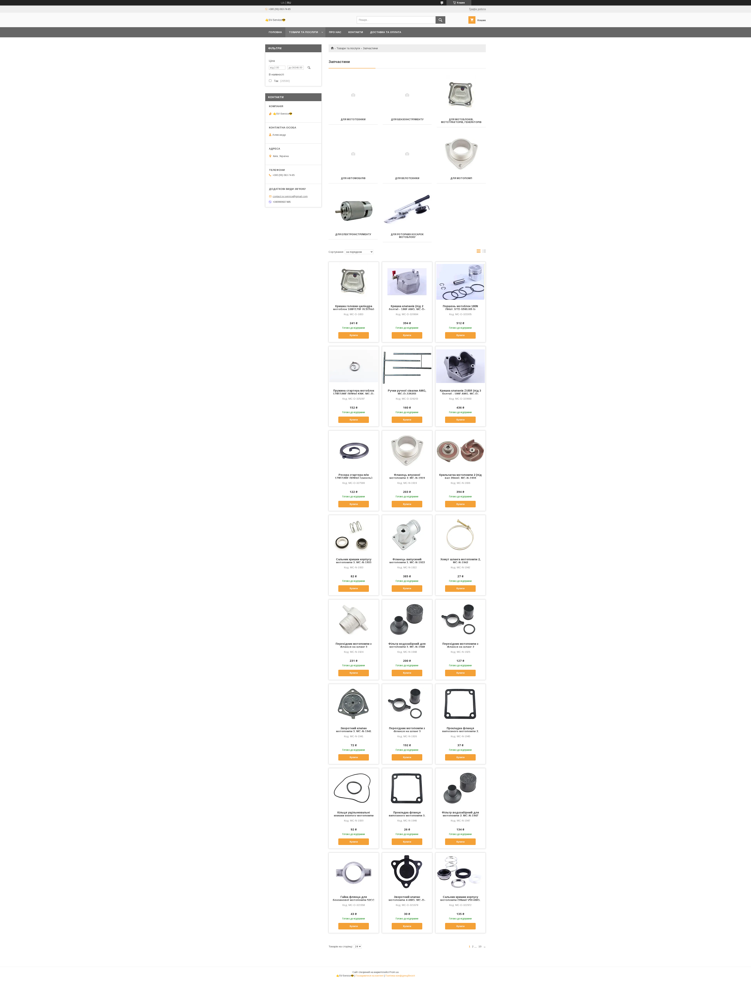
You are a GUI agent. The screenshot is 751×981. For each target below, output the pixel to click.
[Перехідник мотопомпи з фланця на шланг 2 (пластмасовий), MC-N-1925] (460, 619)
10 (480, 946)
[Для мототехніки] (353, 95)
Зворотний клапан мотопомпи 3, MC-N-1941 (353, 730)
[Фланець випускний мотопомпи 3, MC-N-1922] (407, 534)
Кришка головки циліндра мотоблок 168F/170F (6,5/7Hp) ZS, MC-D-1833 (353, 309)
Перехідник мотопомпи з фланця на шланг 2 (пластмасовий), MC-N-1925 (460, 647)
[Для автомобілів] (353, 153)
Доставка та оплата (385, 32)
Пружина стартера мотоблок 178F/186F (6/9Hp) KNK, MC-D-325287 (353, 393)
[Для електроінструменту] (353, 210)
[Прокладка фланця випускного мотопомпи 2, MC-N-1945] (460, 703)
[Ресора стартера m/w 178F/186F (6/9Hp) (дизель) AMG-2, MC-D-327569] (354, 450)
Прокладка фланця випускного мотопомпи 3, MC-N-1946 (407, 815)
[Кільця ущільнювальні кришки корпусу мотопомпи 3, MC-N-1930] (354, 787)
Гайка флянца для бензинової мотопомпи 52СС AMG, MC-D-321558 (354, 900)
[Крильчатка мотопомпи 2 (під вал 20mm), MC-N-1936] (460, 450)
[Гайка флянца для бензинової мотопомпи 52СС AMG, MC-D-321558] (354, 872)
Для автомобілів (353, 178)
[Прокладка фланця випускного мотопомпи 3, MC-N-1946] (407, 787)
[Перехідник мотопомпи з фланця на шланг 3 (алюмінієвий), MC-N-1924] (354, 619)
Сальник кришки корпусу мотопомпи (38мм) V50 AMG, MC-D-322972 (460, 900)
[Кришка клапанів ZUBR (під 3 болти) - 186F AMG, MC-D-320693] (460, 366)
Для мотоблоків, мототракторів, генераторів (461, 121)
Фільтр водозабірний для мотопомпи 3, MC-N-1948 (407, 645)
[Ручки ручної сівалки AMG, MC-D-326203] (407, 366)
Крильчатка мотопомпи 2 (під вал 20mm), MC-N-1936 (460, 476)
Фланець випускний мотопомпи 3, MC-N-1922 (407, 561)
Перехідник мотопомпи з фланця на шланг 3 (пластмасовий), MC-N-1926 (407, 731)
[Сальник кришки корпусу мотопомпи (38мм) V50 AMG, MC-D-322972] (460, 872)
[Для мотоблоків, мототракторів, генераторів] (461, 95)
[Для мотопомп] (461, 153)
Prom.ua (394, 972)
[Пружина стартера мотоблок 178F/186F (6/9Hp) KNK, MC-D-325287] (354, 366)
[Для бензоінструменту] (407, 95)
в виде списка (484, 252)
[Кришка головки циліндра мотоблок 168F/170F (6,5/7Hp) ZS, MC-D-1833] (354, 281)
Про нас (335, 32)
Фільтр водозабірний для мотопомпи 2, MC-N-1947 (460, 814)
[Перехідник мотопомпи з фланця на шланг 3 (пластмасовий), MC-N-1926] (407, 703)
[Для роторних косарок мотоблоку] (407, 210)
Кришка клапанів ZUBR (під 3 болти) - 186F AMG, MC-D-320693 (460, 393)
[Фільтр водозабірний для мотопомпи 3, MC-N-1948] (407, 619)
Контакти (355, 32)
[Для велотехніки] (407, 153)
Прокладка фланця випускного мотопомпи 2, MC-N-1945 (460, 731)
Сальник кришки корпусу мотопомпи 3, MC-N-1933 (353, 561)
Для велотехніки (407, 178)
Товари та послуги (303, 32)
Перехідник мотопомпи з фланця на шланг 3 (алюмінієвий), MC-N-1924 (353, 647)
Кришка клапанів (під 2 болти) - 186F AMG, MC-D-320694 (407, 309)
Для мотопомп (461, 178)
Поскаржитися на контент (370, 975)
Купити (354, 335)
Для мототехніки (353, 119)
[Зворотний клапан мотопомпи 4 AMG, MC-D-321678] (407, 872)
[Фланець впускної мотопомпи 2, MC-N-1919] (407, 450)
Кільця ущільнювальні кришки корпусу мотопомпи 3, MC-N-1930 (354, 815)
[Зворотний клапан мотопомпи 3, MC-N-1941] (354, 703)
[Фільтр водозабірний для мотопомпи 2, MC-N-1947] (460, 787)
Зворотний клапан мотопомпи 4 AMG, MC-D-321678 (407, 900)
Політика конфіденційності (400, 975)
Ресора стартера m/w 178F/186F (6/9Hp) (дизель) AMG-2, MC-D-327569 (353, 478)
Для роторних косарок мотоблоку (407, 236)
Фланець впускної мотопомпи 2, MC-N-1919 (407, 476)
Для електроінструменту (353, 234)
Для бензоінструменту (407, 119)
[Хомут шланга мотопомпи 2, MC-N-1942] (460, 534)
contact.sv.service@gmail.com (290, 196)
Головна (275, 32)
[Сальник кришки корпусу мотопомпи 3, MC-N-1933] (354, 534)
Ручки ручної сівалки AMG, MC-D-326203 (407, 392)
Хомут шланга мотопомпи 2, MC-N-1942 (460, 561)
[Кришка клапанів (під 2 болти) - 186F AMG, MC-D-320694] (407, 281)
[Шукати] (440, 20)
